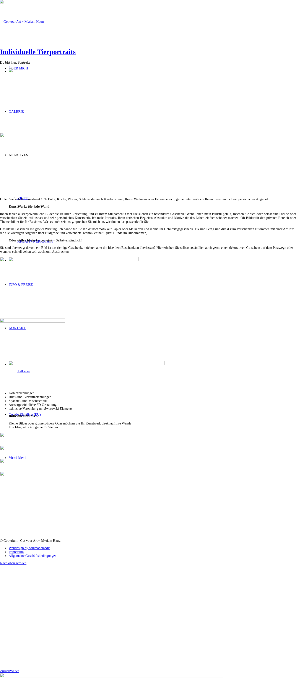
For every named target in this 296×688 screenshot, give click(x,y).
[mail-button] (6, 462)
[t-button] (6, 449)
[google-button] (6, 475)
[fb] (6, 436)
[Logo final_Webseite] (22, 21)
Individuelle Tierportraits (38, 52)
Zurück (5, 671)
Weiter (14, 671)
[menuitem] (152, 548)
